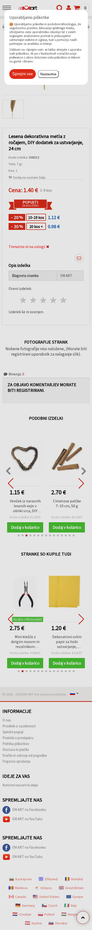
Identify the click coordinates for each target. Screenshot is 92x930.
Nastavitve (48, 74)
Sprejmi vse (22, 74)
